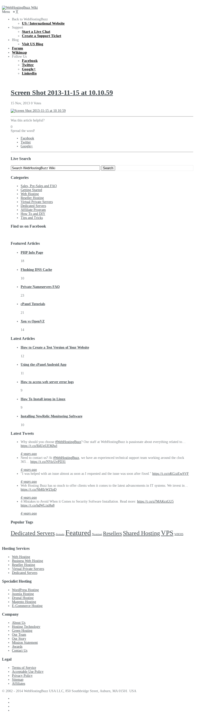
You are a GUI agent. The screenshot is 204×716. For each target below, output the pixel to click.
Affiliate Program (33, 210)
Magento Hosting (24, 602)
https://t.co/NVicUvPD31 (48, 462)
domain (60, 534)
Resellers (112, 533)
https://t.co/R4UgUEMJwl (39, 446)
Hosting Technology (26, 627)
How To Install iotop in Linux (43, 399)
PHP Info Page (32, 252)
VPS (167, 533)
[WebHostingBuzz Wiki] (20, 7)
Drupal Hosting (23, 598)
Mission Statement (25, 642)
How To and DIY (33, 214)
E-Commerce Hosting (27, 606)
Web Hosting (30, 194)
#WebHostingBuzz (68, 442)
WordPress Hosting (25, 590)
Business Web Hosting (27, 561)
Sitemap (17, 679)
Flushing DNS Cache (36, 270)
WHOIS (178, 534)
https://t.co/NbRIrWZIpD (38, 489)
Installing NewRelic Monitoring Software (51, 416)
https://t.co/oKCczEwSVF (170, 474)
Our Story (19, 638)
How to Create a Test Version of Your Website (55, 347)
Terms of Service (24, 668)
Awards (17, 646)
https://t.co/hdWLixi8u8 (37, 505)
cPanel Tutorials (33, 304)
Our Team (19, 634)
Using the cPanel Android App (43, 364)
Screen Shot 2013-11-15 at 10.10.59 (62, 92)
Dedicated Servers (33, 206)
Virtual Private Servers (37, 202)
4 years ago (29, 454)
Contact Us (19, 650)
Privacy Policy (22, 675)
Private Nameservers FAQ (40, 287)
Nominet (97, 534)
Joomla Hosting (23, 594)
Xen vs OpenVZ (33, 321)
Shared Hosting (141, 533)
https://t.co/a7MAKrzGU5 (155, 501)
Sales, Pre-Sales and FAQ (39, 186)
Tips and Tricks (32, 218)
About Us (18, 623)
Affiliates (18, 683)
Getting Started (31, 190)
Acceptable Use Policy (28, 672)
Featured (78, 533)
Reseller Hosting (32, 198)
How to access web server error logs (47, 382)
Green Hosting (22, 631)
